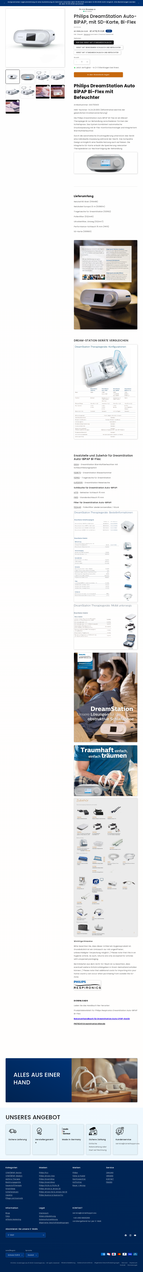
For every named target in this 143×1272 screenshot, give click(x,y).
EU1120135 (78, 482)
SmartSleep (10, 1189)
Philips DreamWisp (46, 1179)
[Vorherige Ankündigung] (4, 3)
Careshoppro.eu (22, 1263)
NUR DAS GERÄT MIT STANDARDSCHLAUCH (93, 42)
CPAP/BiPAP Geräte (13, 1172)
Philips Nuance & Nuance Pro (51, 1195)
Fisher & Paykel (79, 1176)
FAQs (8, 1216)
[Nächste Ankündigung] (138, 3)
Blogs (8, 1213)
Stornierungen (132, 1265)
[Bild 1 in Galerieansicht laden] (13, 77)
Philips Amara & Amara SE (50, 1189)
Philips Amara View (47, 1176)
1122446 (77, 507)
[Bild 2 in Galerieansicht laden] (28, 77)
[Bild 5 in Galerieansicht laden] (13, 92)
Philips (75, 1172)
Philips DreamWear (47, 1182)
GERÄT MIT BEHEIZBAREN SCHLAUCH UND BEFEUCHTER (98, 47)
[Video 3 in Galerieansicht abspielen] (13, 107)
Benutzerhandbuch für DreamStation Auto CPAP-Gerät (102, 1018)
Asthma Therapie (13, 1179)
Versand (87, 34)
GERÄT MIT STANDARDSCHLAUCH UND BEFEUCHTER (97, 52)
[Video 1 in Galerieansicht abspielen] (43, 92)
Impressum (43, 1213)
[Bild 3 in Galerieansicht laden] (43, 77)
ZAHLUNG (109, 1172)
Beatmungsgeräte (13, 1182)
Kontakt (122, 1265)
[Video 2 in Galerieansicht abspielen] (58, 92)
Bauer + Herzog (79, 1185)
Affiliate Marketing (13, 1219)
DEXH (76, 464)
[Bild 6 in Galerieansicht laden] (28, 92)
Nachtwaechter (79, 1179)
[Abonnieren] (43, 1235)
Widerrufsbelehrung (47, 1216)
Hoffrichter (77, 1182)
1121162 (77, 477)
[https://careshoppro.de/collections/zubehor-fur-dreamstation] (105, 936)
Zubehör (9, 1195)
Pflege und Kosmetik (14, 1198)
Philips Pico (43, 1172)
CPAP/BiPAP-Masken (14, 1176)
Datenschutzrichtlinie (84, 1263)
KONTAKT (110, 1179)
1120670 (77, 472)
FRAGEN (109, 1182)
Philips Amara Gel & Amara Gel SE (53, 1192)
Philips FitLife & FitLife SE (49, 1185)
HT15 (76, 492)
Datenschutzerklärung (48, 1219)
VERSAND (109, 1176)
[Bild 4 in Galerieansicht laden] (58, 77)
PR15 (76, 497)
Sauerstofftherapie (14, 1185)
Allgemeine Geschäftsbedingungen (54, 1223)
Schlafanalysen (12, 1192)
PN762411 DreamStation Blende (89, 1023)
